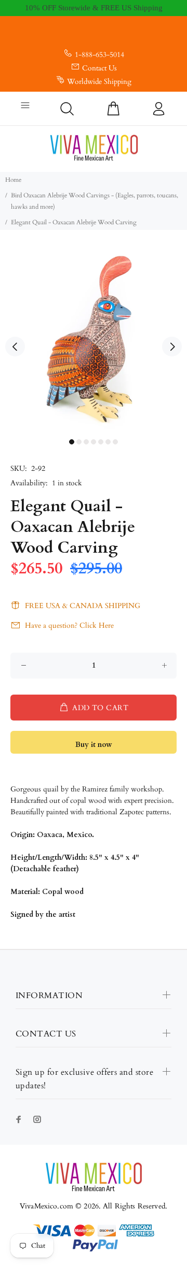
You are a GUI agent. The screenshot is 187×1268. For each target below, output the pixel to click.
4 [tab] (93, 441)
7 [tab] (115, 441)
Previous (15, 346)
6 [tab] (108, 441)
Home (13, 180)
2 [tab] (79, 441)
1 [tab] (71, 441)
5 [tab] (100, 441)
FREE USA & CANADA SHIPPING (82, 606)
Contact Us (99, 68)
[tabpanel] (93, 340)
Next (172, 346)
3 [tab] (86, 441)
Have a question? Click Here (69, 625)
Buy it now (93, 745)
